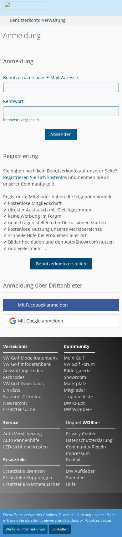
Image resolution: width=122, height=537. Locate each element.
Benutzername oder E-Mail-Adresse (40, 77)
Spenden (75, 478)
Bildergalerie (77, 371)
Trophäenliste (78, 396)
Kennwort (13, 101)
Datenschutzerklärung (89, 440)
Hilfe (71, 484)
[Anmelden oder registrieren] (92, 8)
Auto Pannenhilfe (21, 440)
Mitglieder (74, 390)
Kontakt (74, 459)
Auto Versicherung (22, 434)
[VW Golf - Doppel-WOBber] (25, 8)
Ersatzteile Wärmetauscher (31, 484)
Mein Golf (74, 358)
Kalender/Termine (22, 396)
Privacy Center (81, 434)
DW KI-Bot (74, 403)
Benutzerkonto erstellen (61, 264)
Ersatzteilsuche (19, 409)
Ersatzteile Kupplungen (27, 478)
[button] (76, 8)
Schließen (60, 529)
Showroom (75, 377)
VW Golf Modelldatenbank (30, 358)
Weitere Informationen (25, 529)
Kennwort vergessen (21, 119)
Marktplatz (75, 383)
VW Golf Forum (79, 364)
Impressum (78, 453)
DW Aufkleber (80, 471)
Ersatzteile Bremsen (24, 471)
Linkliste (11, 390)
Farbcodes (14, 377)
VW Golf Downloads (23, 383)
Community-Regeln (86, 447)
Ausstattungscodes (23, 371)
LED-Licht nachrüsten (25, 447)
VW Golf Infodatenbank (27, 364)
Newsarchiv (15, 403)
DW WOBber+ (78, 409)
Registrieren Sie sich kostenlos (35, 177)
